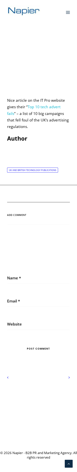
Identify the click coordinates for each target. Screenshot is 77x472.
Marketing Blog (46, 58)
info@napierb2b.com (38, 427)
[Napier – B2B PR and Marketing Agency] (24, 12)
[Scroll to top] (69, 463)
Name (14, 278)
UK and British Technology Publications (32, 170)
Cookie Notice (38, 400)
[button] (68, 12)
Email (13, 301)
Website (14, 324)
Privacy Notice (38, 393)
